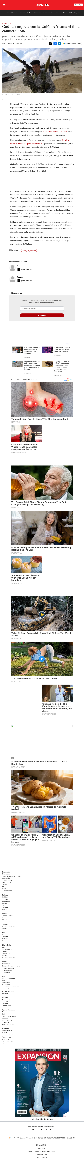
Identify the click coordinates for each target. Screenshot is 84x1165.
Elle (3, 932)
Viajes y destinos (9, 1035)
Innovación (6, 989)
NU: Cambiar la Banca (42, 1119)
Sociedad (6, 909)
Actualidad (6, 999)
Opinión (5, 907)
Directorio (41, 1158)
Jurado (5, 1043)
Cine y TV (6, 953)
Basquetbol (6, 1018)
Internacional (47, 13)
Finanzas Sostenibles (10, 987)
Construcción (7, 964)
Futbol (4, 1012)
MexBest (5, 1028)
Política (29, 13)
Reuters (20, 277)
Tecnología (58, 13)
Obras (65, 13)
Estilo (4, 947)
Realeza (5, 918)
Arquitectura (7, 970)
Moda (4, 922)
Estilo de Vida (7, 1041)
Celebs (5, 939)
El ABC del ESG (8, 991)
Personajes (6, 1037)
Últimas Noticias (11, 13)
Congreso (6, 901)
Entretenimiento (8, 949)
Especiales (6, 1006)
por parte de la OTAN (33, 143)
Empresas (22, 13)
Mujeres (77, 13)
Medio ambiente (8, 978)
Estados (5, 905)
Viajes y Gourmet (9, 926)
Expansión (6, 872)
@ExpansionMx (26, 269)
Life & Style (6, 945)
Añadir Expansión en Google (72, 43)
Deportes (6, 951)
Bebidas (5, 1033)
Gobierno (5, 897)
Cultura (5, 928)
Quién (4, 914)
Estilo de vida (7, 941)
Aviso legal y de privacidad (41, 1151)
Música (5, 955)
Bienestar (6, 1039)
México (5, 899)
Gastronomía (7, 1031)
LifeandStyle (7, 890)
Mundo (24, 250)
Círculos (5, 920)
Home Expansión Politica (12, 876)
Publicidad (41, 1145)
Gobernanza (7, 982)
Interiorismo (7, 972)
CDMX (4, 903)
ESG (70, 13)
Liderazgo (6, 1001)
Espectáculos (7, 916)
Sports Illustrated (8, 1010)
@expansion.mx (42, 1129)
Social (4, 980)
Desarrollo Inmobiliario (11, 966)
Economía (37, 13)
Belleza (5, 924)
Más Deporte (7, 1020)
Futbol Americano (9, 1016)
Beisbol (5, 1014)
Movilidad (6, 985)
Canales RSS (41, 1155)
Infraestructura (8, 968)
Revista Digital (78, 5)
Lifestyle (5, 1022)
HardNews (33, 250)
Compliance (41, 1148)
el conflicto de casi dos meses (55, 131)
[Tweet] (50, 43)
